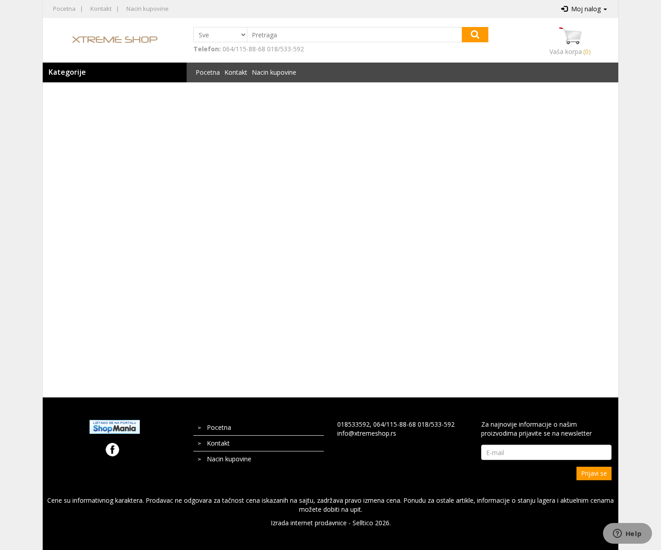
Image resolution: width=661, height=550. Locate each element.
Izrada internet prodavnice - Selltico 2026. (331, 522)
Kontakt (101, 9)
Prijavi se (594, 473)
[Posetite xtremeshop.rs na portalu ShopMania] (114, 426)
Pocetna (64, 9)
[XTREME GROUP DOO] (114, 39)
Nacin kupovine (147, 9)
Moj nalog (585, 9)
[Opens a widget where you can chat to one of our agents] (627, 534)
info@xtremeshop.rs (366, 433)
